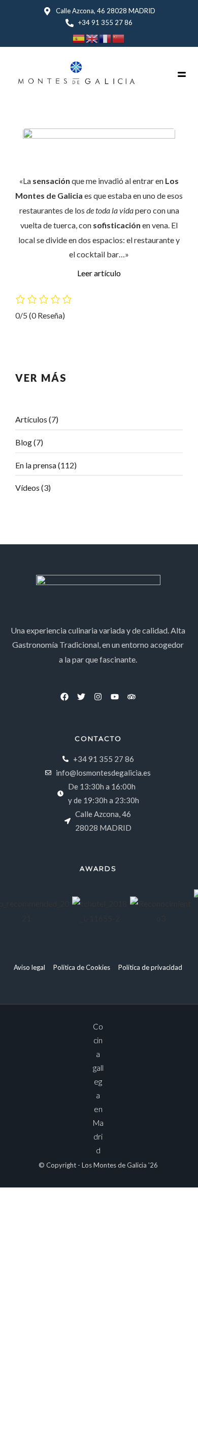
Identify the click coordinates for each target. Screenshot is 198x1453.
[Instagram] (98, 697)
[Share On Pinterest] (54, 1430)
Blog (23, 442)
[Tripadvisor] (131, 697)
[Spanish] (79, 37)
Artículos (31, 419)
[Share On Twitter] (40, 1430)
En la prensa (35, 465)
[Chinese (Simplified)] (118, 37)
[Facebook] (64, 697)
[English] (92, 37)
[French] (105, 37)
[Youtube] (115, 697)
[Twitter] (81, 697)
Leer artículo (99, 273)
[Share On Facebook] (26, 1430)
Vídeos (27, 487)
